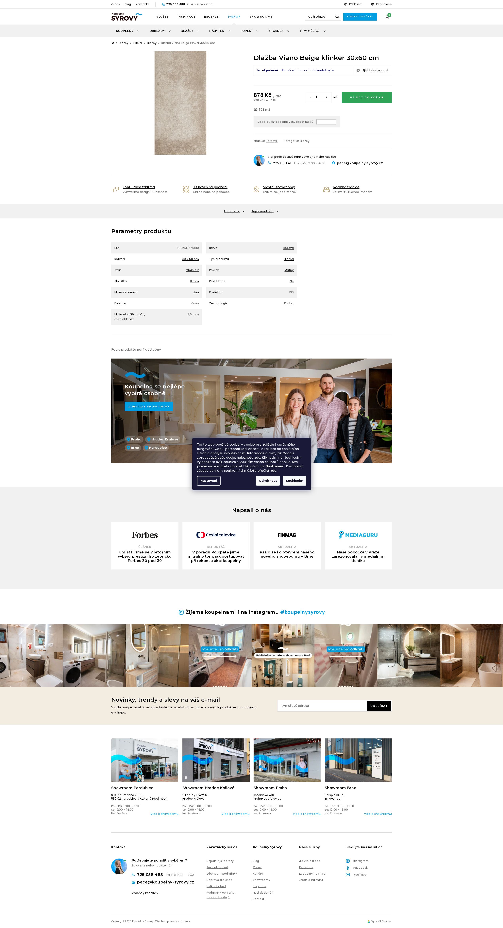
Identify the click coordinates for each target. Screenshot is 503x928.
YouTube (360, 875)
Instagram (361, 861)
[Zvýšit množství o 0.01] (326, 97)
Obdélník (192, 270)
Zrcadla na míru (311, 880)
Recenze (211, 17)
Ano (196, 292)
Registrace (384, 4)
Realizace (306, 867)
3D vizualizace (309, 861)
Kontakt (258, 899)
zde (257, 457)
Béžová (288, 248)
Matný (289, 270)
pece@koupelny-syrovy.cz (360, 163)
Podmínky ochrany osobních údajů (220, 895)
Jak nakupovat (217, 867)
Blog (128, 4)
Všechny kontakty (145, 893)
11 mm (194, 281)
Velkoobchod (216, 886)
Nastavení (208, 480)
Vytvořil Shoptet (381, 921)
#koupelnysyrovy (302, 612)
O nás (115, 4)
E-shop (234, 17)
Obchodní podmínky (222, 874)
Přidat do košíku (366, 97)
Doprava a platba (219, 880)
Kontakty (142, 4)
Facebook (360, 868)
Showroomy (261, 17)
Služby (162, 17)
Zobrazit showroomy (149, 406)
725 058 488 (176, 4)
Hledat (337, 16)
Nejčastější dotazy (220, 861)
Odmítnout (268, 480)
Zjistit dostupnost (376, 70)
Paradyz (271, 141)
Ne (292, 281)
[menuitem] (127, 31)
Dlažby (305, 141)
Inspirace (186, 17)
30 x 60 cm (190, 259)
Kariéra (258, 874)
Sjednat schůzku (360, 16)
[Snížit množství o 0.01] (311, 97)
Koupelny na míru (312, 874)
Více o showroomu (164, 814)
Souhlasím (294, 480)
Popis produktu (263, 211)
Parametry (232, 211)
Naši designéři (263, 893)
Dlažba (289, 259)
